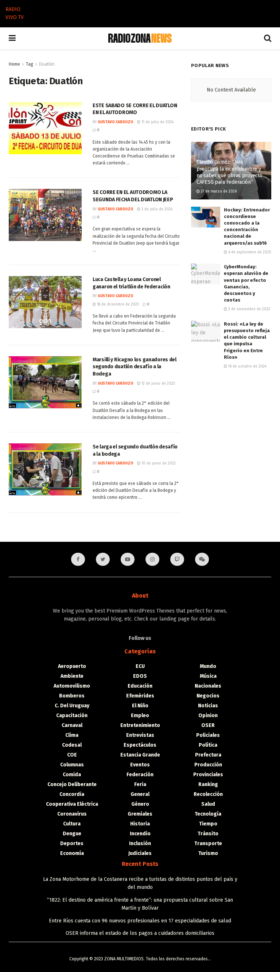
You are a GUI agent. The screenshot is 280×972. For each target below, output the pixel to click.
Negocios (208, 696)
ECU (140, 666)
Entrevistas (140, 735)
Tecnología (208, 814)
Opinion (208, 715)
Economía (72, 853)
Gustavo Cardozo (115, 122)
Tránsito (208, 834)
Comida (72, 774)
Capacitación (72, 715)
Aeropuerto (72, 666)
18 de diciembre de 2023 (117, 304)
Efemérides (140, 696)
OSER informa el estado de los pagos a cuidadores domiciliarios (140, 933)
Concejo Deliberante (72, 784)
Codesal (72, 745)
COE (72, 755)
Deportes (71, 843)
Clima (71, 735)
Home (14, 64)
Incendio (140, 834)
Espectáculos (140, 745)
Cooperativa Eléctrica (72, 804)
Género (140, 804)
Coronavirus (72, 814)
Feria (140, 784)
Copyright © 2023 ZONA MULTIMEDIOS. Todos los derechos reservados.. (139, 958)
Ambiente (72, 676)
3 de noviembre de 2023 (248, 309)
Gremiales (140, 814)
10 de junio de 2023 (158, 463)
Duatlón (47, 64)
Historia (140, 824)
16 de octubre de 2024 (247, 366)
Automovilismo (72, 686)
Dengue (72, 834)
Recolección (208, 794)
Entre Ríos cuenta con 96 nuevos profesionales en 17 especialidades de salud (140, 921)
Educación (140, 686)
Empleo (140, 715)
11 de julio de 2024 (157, 122)
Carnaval (72, 725)
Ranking (208, 784)
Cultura (72, 824)
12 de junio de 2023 (157, 383)
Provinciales (208, 774)
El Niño (140, 706)
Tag (29, 64)
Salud (208, 804)
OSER (208, 725)
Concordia (71, 794)
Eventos (140, 765)
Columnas (72, 765)
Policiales (208, 735)
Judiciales (140, 853)
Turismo (208, 853)
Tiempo (208, 824)
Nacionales (208, 686)
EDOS (140, 676)
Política (208, 745)
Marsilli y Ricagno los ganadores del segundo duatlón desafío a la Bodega (134, 367)
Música (208, 676)
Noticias (208, 706)
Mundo (208, 666)
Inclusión (140, 843)
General (140, 794)
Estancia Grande (140, 755)
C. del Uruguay (72, 706)
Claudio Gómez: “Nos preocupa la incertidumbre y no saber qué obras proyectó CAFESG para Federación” (229, 172)
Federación (140, 774)
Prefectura (208, 755)
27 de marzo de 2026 (218, 191)
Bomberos (72, 696)
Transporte (208, 843)
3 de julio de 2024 (156, 209)
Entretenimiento (140, 725)
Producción (208, 765)
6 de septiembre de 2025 (249, 252)
